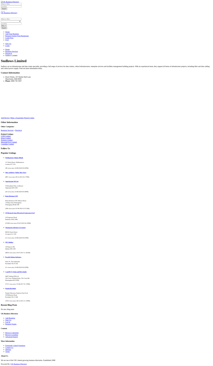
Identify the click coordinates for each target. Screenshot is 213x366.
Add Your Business (12, 34)
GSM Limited (6, 136)
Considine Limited (7, 144)
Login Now (9, 38)
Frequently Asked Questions (15, 346)
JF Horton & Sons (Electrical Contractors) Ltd (20, 213)
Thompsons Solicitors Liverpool (15, 227)
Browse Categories (12, 333)
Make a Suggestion (17, 118)
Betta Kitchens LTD (11, 196)
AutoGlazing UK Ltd (11, 181)
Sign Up (8, 44)
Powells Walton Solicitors (13, 257)
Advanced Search (11, 337)
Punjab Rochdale (10, 288)
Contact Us (9, 348)
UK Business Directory (9, 13)
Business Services (7, 130)
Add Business (10, 318)
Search (4, 9)
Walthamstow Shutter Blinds (14, 158)
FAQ (7, 40)
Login (7, 46)
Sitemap (8, 350)
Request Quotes (10, 324)
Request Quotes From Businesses (17, 36)
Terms (7, 352)
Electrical (18, 130)
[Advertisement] (67, 99)
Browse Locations (11, 335)
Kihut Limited (6, 138)
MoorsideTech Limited (9, 142)
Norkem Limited (7, 140)
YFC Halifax (9, 242)
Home (7, 32)
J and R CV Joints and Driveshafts (16, 272)
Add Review (5, 118)
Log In (7, 322)
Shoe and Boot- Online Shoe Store (15, 172)
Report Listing (29, 118)
